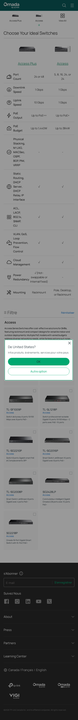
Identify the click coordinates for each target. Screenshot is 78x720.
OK (39, 362)
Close (69, 343)
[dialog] (39, 360)
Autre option (38, 371)
